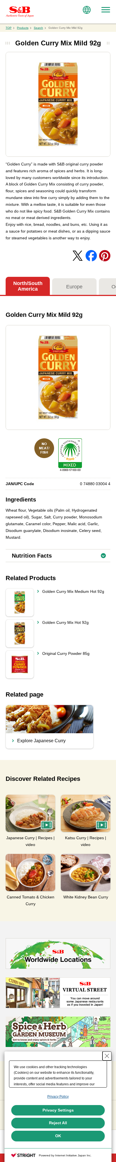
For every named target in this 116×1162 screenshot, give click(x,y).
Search (38, 27)
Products (22, 27)
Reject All (58, 1123)
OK (58, 1136)
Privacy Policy (58, 1097)
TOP (9, 27)
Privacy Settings (58, 1110)
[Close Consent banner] (106, 1056)
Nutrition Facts (61, 554)
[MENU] (105, 10)
